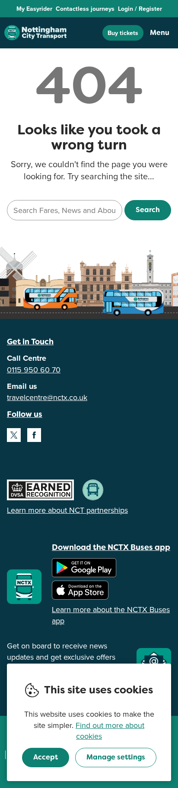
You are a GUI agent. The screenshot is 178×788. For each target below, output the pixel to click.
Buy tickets (123, 33)
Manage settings (115, 757)
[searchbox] (64, 210)
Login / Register (140, 8)
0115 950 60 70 (33, 369)
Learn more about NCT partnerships (67, 510)
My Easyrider (34, 8)
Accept (45, 757)
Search (148, 209)
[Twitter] (14, 435)
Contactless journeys (85, 8)
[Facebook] (34, 435)
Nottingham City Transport (35, 32)
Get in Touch (30, 341)
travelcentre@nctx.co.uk (47, 397)
